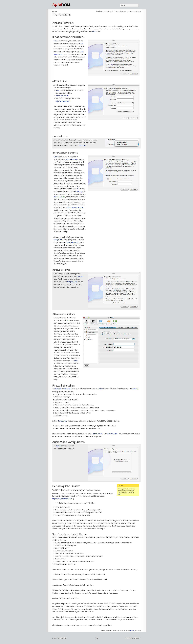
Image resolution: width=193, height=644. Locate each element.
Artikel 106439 (112, 434)
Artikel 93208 (97, 434)
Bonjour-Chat (72, 282)
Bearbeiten (99, 11)
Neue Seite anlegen (135, 11)
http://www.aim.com (63, 101)
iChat (94, 31)
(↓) (138, 485)
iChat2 (58, 446)
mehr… (112, 11)
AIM (57, 90)
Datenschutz (137, 638)
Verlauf (106, 11)
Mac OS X (67, 389)
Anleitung (78, 191)
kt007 (120, 494)
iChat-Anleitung (61, 14)
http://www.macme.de (76, 207)
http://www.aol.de (62, 96)
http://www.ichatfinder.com (62, 499)
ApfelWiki (63, 4)
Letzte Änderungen (122, 11)
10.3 (67, 320)
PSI (78, 189)
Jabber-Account (71, 159)
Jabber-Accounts (59, 197)
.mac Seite (82, 145)
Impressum (128, 638)
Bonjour (80, 276)
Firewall (58, 389)
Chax (76, 361)
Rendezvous (62, 421)
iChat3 (55, 157)
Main (54, 11)
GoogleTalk (57, 240)
